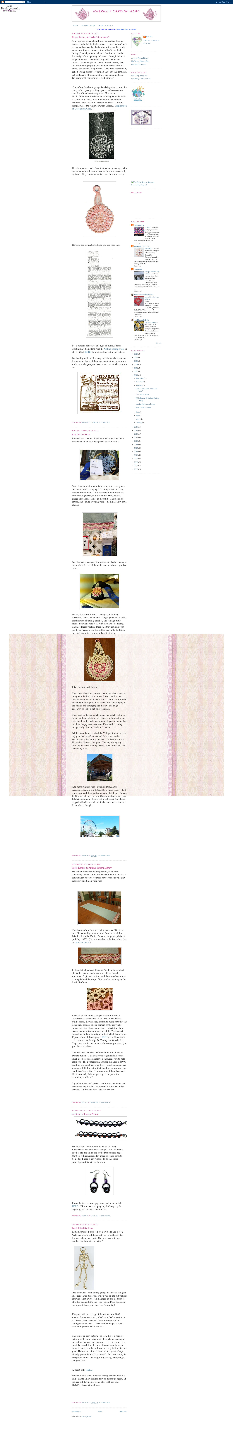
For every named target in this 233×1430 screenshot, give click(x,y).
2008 (136, 462)
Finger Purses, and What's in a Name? (90, 37)
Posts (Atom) (86, 1416)
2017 (136, 430)
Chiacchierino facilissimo (144, 294)
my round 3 (149, 248)
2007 (136, 465)
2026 (136, 354)
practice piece (82, 942)
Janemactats (139, 225)
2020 (136, 371)
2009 (136, 458)
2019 (136, 375)
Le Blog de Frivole (141, 320)
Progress (148, 227)
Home (75, 25)
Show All (158, 343)
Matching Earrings (151, 322)
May (138, 415)
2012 (136, 448)
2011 (136, 451)
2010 (136, 455)
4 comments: (105, 422)
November (140, 381)
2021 (136, 368)
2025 (136, 357)
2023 (136, 364)
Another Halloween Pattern (85, 1114)
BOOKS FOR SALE (106, 25)
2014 (136, 441)
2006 (136, 469)
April (138, 419)
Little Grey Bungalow (139, 75)
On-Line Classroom (138, 64)
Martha (149, 36)
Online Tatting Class (114, 348)
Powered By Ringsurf (139, 185)
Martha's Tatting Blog (116, 11)
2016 (136, 434)
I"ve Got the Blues (81, 434)
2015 (136, 437)
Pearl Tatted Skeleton (82, 1228)
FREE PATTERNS (88, 25)
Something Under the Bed (140, 78)
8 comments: (105, 1102)
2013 (136, 444)
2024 (136, 361)
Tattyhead (138, 269)
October (139, 385)
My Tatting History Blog (140, 61)
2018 (136, 427)
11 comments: (105, 856)
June (138, 412)
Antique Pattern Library (140, 58)
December (140, 378)
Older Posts (123, 1411)
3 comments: (105, 1216)
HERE (88, 351)
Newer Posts (76, 1411)
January (139, 422)
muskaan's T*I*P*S (141, 246)
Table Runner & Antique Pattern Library (92, 867)
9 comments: (105, 1402)
